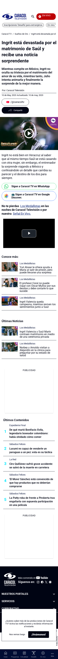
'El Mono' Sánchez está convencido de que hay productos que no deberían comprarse (31, 483)
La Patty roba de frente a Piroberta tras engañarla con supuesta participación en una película (32, 501)
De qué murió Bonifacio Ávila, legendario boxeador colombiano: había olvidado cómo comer (28, 433)
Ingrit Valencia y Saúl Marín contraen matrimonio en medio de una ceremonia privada (37, 334)
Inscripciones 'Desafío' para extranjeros (23, 25)
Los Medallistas (30, 206)
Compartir (18, 110)
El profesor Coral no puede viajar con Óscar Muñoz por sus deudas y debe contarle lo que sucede (37, 287)
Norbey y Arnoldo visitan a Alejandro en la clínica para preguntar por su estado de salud (35, 351)
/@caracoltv (17, 102)
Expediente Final (17, 425)
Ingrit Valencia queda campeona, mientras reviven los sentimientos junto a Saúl (38, 304)
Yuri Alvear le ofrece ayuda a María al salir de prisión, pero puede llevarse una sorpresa (36, 270)
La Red (12, 459)
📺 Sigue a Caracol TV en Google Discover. (30, 196)
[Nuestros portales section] (54, 594)
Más (52, 656)
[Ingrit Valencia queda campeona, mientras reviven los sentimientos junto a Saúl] (10, 301)
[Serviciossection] (54, 601)
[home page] (14, 16)
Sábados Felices (17, 444)
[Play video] (29, 133)
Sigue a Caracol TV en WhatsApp (30, 186)
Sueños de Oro (21, 34)
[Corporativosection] (54, 608)
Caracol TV (7, 34)
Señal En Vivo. (22, 213)
